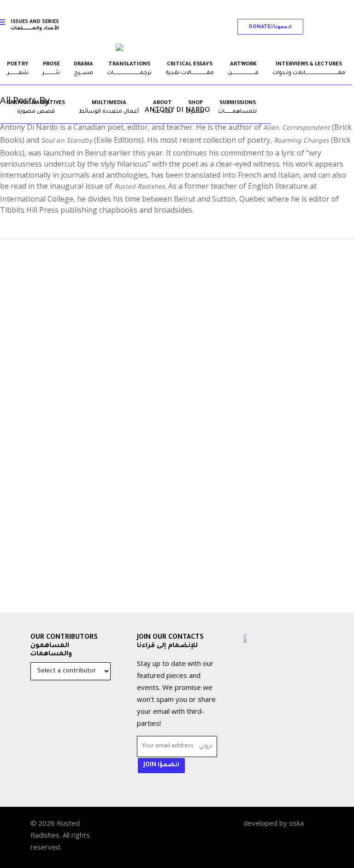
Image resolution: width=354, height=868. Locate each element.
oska (296, 822)
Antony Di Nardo (82, 575)
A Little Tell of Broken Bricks (99, 534)
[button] (270, 27)
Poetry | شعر (62, 517)
